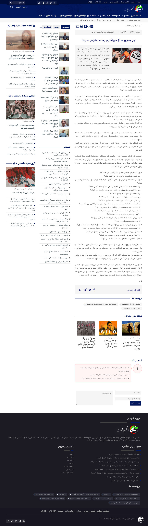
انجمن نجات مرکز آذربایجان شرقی (102, 32)
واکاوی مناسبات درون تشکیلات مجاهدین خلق (123, 476)
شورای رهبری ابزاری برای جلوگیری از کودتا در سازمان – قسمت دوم (49, 59)
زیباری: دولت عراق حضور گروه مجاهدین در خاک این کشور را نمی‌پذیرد (54, 201)
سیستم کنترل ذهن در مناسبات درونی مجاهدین (101, 304)
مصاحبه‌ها (69, 460)
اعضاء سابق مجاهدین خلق (85, 15)
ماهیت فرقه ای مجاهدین (132, 308)
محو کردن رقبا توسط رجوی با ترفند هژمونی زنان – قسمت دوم (86, 343)
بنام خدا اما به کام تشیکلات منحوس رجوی (131, 345)
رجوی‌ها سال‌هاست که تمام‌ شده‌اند (56, 258)
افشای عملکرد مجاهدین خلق (21, 96)
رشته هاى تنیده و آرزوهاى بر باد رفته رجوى (55, 207)
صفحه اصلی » (119, 20)
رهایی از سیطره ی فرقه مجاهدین (56, 261)
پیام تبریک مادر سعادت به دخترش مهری (49, 99)
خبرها (71, 454)
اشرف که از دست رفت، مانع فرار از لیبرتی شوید (56, 252)
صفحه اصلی (136, 15)
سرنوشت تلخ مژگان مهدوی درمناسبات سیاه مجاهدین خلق (21, 57)
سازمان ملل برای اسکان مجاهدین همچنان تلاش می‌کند (56, 188)
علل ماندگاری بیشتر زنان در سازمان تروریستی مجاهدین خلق (50, 111)
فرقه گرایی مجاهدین (131, 26)
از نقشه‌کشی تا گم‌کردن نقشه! (23, 143)
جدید (56, 27)
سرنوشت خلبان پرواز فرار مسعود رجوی (23, 78)
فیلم (40, 15)
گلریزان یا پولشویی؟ (50, 68)
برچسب (106, 494)
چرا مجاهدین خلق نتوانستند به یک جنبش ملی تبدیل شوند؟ (118, 458)
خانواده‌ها (116, 15)
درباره (79, 511)
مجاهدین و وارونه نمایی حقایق (79, 498)
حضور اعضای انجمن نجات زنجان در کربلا (50, 89)
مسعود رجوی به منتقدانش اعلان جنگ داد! (54, 195)
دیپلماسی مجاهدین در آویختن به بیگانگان (85, 494)
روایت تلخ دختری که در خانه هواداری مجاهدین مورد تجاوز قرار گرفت (115, 461)
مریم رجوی (69, 469)
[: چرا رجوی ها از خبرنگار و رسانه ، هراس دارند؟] (77, 26)
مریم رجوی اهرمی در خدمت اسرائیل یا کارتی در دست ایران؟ (54, 153)
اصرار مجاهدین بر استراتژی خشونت (126, 494)
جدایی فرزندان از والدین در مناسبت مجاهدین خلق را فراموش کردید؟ (115, 473)
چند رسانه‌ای (51, 15)
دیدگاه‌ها (47, 27)
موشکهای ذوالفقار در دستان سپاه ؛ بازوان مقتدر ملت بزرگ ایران (56, 172)
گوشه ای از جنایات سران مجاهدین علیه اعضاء (50, 134)
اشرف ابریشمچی (67, 472)
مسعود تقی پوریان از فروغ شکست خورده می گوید (49, 123)
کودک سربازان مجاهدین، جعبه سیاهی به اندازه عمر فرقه (55, 220)
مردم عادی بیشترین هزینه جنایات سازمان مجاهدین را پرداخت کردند (22, 224)
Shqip (90, 2)
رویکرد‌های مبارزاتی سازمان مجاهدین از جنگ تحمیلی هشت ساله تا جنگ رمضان (21, 217)
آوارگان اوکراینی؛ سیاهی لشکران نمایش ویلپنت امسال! (54, 166)
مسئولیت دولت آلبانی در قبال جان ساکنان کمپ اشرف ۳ (120, 465)
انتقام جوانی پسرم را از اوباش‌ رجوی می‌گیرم (55, 214)
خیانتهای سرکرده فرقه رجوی (58, 184)
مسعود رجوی (68, 466)
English (98, 2)
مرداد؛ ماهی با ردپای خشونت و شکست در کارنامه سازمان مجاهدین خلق (22, 136)
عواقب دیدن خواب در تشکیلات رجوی (20, 154)
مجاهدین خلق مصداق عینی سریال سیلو (110, 343)
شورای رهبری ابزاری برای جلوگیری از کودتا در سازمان (49, 36)
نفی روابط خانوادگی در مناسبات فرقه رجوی (124, 503)
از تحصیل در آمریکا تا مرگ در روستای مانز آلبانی (21, 65)
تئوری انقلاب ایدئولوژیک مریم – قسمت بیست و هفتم (54, 240)
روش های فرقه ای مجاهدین (131, 304)
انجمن (126, 15)
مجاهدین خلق (66, 15)
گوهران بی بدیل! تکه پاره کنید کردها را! (54, 235)
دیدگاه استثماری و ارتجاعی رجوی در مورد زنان (55, 226)
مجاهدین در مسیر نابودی (104, 498)
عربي (105, 2)
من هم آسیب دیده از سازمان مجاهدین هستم (49, 46)
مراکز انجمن (105, 15)
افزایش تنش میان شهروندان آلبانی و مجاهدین (55, 246)
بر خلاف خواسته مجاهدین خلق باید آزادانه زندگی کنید (50, 80)
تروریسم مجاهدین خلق (24, 163)
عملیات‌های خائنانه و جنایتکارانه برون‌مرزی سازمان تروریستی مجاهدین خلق (21, 208)
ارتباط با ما (125, 2)
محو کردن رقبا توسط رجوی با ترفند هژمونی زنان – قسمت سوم (117, 469)
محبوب (65, 27)
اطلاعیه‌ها (70, 457)
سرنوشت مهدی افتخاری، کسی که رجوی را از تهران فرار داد (22, 72)
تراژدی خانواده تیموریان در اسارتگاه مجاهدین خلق (22, 85)
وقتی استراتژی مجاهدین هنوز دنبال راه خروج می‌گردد (21, 148)
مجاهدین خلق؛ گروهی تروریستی (128, 498)
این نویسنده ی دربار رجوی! (58, 231)
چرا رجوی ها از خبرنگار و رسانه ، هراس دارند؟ (108, 40)
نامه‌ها (71, 463)
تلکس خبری (114, 2)
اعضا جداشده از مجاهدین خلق (21, 27)
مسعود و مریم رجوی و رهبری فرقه (53, 498)
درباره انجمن (136, 2)
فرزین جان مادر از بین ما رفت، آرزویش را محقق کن (54, 178)
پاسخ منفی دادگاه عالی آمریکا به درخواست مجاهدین (57, 160)
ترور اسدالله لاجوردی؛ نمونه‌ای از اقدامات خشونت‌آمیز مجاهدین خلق (22, 200)
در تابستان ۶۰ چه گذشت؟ (23, 192)
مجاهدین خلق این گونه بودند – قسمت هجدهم (20, 127)
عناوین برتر (62, 494)
